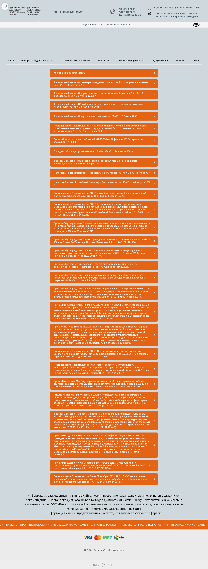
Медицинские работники (76, 60)
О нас (9, 60)
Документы (159, 60)
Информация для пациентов (37, 60)
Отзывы (179, 60)
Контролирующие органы (130, 60)
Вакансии (103, 60)
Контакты (196, 60)
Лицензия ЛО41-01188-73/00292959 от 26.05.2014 (106, 24)
